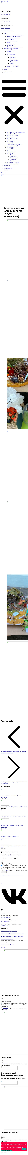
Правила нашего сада (12, 41)
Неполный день (10, 50)
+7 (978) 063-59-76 (5, 14)
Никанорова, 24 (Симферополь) (10, 865)
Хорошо (24, 1149)
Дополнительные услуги (13, 64)
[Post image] (5, 794)
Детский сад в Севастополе (13, 36)
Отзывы (8, 42)
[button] (14, 101)
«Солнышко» (13, 61)
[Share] (2, 1152)
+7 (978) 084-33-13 (5, 21)
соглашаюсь (5, 870)
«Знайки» (12, 63)
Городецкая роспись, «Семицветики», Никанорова (13, 816)
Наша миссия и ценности (13, 38)
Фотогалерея (7, 67)
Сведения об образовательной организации (12, 936)
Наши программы (11, 54)
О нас (5, 33)
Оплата (8, 53)
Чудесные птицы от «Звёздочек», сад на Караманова (14, 806)
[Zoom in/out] (5, 1152)
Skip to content (4, 1)
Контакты (6, 72)
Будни (2, 174)
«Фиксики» (12, 57)
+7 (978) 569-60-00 (5, 28)
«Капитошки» (13, 59)
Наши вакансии (10, 44)
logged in (9, 855)
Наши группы (10, 56)
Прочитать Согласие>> (6, 1150)
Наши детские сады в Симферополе (16, 35)
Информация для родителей (11, 48)
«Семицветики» (14, 60)
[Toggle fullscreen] (4, 1152)
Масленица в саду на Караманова (9, 836)
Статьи (5, 69)
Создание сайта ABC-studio (7, 944)
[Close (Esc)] (1, 1152)
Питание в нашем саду (12, 66)
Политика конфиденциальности (9, 931)
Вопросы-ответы (8, 70)
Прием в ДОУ (10, 51)
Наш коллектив (10, 39)
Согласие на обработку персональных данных (12, 933)
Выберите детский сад (6, 864)
